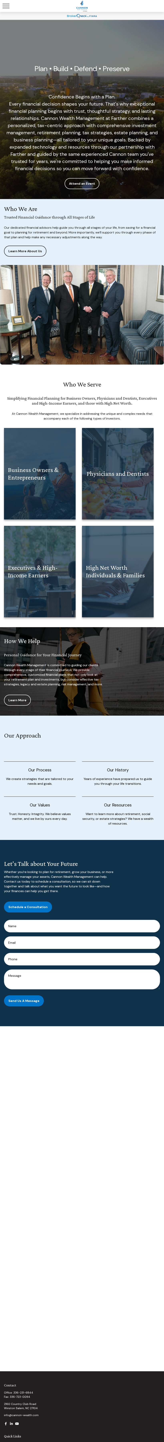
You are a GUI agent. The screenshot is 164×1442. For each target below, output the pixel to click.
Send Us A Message (23, 1001)
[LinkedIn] (11, 1423)
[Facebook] (6, 1423)
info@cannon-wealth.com (21, 1415)
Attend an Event (82, 183)
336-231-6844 (23, 1392)
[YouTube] (17, 1423)
